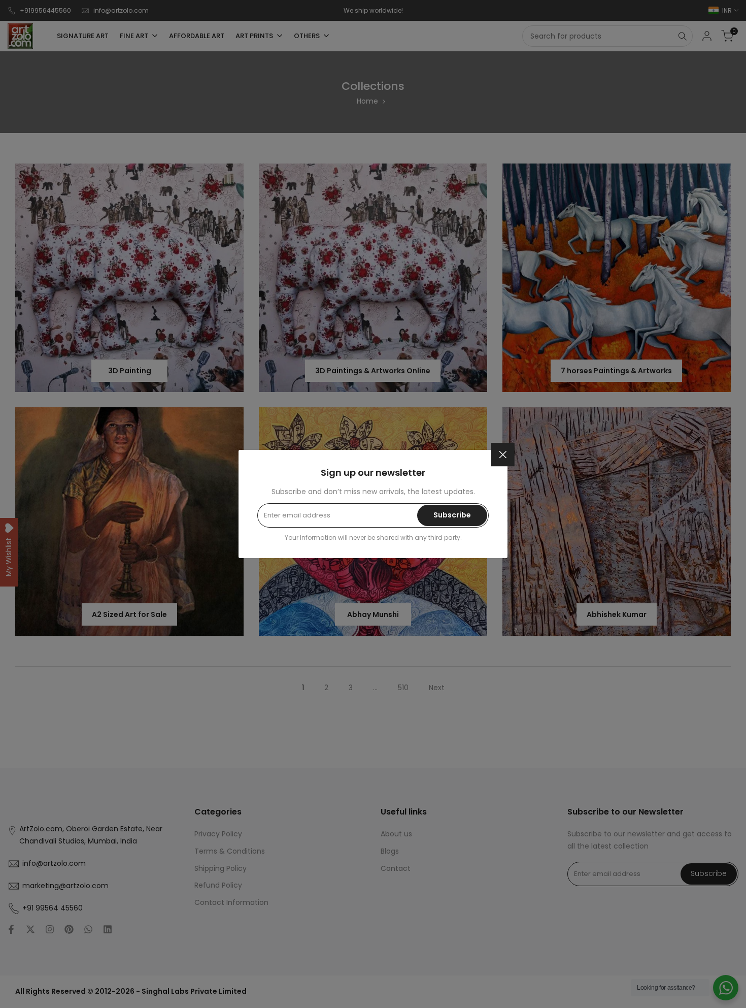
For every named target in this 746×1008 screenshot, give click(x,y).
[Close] (503, 454)
